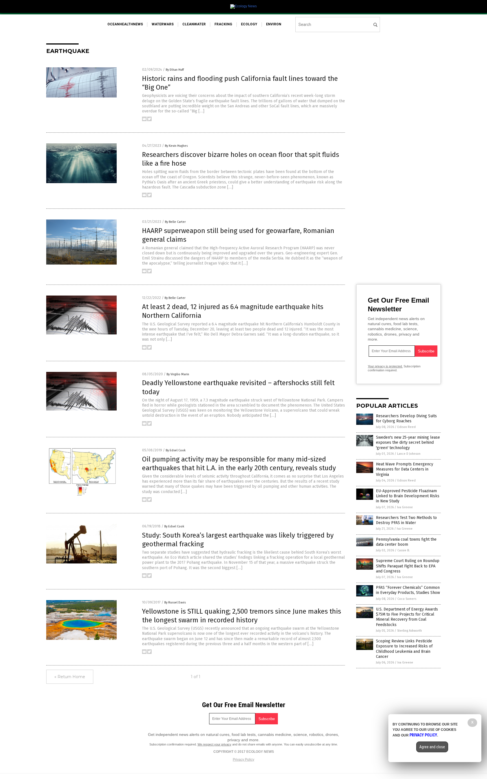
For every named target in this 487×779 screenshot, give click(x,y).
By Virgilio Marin (178, 374)
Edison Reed (406, 427)
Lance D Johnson (408, 454)
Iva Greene (405, 507)
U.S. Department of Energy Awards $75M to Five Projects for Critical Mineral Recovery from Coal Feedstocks (407, 617)
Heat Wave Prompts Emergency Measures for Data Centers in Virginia (404, 469)
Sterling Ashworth (409, 630)
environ (273, 24)
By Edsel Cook (176, 450)
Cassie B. (403, 550)
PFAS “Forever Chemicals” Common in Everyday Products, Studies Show (408, 590)
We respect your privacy (214, 744)
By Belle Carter (175, 222)
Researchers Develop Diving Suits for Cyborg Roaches (406, 418)
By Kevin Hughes (176, 146)
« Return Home (69, 676)
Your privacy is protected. (385, 366)
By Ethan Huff (175, 70)
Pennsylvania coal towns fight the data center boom (406, 542)
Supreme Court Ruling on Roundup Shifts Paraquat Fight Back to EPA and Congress (407, 565)
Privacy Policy (243, 760)
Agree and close (432, 747)
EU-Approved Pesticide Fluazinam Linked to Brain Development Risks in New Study (407, 496)
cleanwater (194, 24)
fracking (223, 24)
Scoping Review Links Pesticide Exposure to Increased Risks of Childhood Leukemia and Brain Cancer (404, 649)
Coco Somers (406, 599)
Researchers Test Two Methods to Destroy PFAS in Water (406, 520)
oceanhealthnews (125, 24)
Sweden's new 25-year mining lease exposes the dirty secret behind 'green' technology (408, 442)
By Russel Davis (175, 602)
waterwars (163, 24)
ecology (249, 24)
